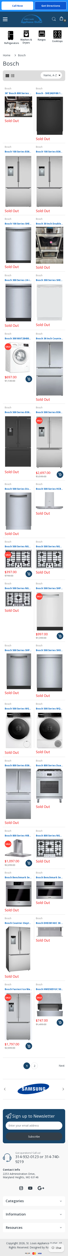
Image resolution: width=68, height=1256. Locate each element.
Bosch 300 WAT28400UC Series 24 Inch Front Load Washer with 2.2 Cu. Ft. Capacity (18, 338)
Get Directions (50, 5)
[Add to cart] (29, 379)
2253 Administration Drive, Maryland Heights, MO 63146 (21, 1175)
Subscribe (34, 1136)
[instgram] (21, 1189)
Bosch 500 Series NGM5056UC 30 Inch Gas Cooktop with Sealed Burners (49, 546)
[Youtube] (30, 1189)
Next (62, 1065)
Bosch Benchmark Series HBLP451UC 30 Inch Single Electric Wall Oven (18, 877)
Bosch (8, 88)
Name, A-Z (50, 75)
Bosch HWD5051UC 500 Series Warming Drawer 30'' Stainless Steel (49, 989)
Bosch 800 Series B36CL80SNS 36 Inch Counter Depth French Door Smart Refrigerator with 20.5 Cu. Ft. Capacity (18, 765)
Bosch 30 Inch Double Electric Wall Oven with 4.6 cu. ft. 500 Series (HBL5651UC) (49, 223)
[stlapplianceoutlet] (31, 19)
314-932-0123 (27, 1156)
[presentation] (5, 1089)
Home (6, 55)
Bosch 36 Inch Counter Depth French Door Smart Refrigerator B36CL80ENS (49, 338)
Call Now (17, 5)
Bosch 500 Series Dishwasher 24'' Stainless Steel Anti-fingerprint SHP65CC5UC (18, 488)
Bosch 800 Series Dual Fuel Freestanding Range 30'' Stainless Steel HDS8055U (49, 765)
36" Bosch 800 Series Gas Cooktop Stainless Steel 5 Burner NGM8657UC (18, 93)
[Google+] (41, 1188)
